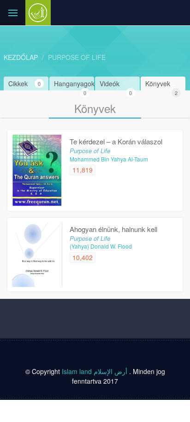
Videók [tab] (116, 84)
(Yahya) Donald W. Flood (101, 246)
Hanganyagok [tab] (74, 84)
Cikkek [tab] (24, 83)
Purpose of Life (77, 57)
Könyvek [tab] (161, 84)
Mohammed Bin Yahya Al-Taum (109, 159)
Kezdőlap (21, 57)
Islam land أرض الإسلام (94, 371)
